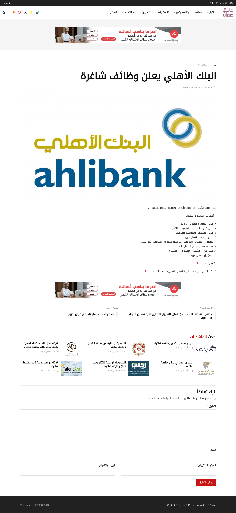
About (212, 505)
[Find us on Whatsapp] (37, 12)
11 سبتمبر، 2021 (207, 87)
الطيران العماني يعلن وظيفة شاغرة (177, 364)
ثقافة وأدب (163, 12)
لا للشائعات (128, 12)
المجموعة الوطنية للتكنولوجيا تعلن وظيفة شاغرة (109, 364)
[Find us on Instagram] (19, 12)
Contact (171, 505)
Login (6, 3)
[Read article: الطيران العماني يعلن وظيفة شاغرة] (206, 368)
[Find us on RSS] (14, 12)
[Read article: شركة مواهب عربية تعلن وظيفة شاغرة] (71, 368)
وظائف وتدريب (182, 12)
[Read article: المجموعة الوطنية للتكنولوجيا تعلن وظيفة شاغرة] (138, 368)
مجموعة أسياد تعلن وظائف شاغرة (173, 343)
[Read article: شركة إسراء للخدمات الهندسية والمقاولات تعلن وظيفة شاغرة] (71, 349)
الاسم (213, 450)
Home (213, 65)
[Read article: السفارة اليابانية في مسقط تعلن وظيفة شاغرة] (138, 349)
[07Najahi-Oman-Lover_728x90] (118, 35)
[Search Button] (4, 12)
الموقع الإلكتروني (207, 465)
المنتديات (112, 12)
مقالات (198, 12)
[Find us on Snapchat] (31, 12)
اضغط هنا (201, 263)
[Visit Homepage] (228, 12)
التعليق (211, 406)
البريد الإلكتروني (106, 465)
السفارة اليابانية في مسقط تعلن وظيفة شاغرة (107, 345)
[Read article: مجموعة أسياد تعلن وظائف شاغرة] (206, 349)
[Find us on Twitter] (25, 12)
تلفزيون (145, 12)
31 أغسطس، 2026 (183, 348)
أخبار (211, 12)
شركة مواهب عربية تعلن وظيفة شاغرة (40, 364)
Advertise (202, 505)
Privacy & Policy (186, 505)
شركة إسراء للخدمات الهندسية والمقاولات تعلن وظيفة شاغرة (41, 345)
